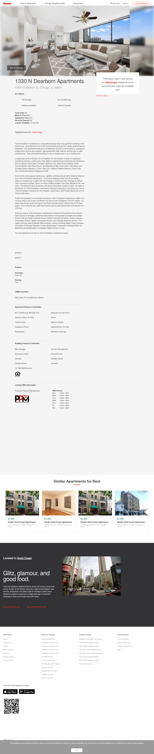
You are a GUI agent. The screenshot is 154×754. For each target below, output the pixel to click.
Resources (78, 3)
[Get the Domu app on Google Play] (27, 692)
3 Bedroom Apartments (49, 649)
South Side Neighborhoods (89, 656)
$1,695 (11, 518)
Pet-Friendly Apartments (50, 664)
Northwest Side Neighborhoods (90, 653)
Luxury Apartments (48, 660)
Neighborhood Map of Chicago (90, 639)
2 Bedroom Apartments (49, 646)
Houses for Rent (47, 667)
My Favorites (115, 3)
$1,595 (120, 518)
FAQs (5, 646)
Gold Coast (37, 132)
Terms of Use (8, 660)
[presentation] (6, 512)
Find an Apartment (28, 3)
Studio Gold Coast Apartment (21, 522)
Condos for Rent (47, 674)
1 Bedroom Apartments (49, 642)
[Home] (7, 3)
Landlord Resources (124, 646)
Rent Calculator (123, 639)
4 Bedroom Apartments (49, 653)
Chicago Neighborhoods (55, 3)
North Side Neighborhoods (89, 646)
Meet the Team (8, 649)
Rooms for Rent (47, 678)
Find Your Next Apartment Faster (16, 685)
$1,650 (47, 518)
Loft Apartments (47, 656)
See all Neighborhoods (37, 607)
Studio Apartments (48, 639)
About (5, 639)
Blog (119, 649)
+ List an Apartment (141, 3)
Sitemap (6, 653)
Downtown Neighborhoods (89, 642)
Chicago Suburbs (85, 664)
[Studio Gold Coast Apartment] (22, 503)
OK (77, 750)
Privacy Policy (8, 656)
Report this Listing (101, 96)
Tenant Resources (124, 642)
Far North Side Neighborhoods (90, 649)
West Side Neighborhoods (88, 660)
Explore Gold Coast (11, 607)
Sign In (125, 3)
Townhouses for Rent (49, 671)
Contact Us (7, 642)
